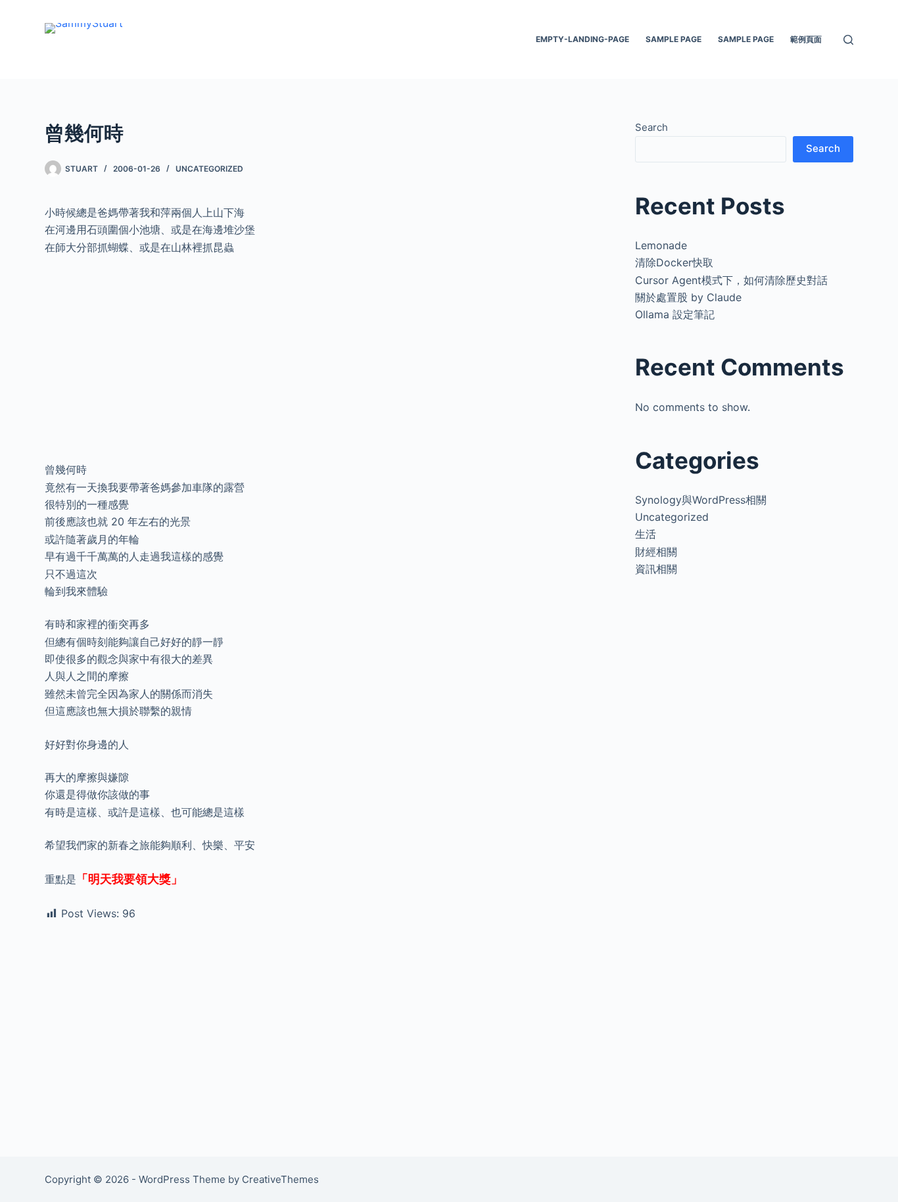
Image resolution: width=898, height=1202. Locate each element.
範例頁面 (806, 39)
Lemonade (661, 245)
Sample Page (673, 39)
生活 (645, 534)
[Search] (848, 40)
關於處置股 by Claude (688, 297)
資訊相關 (656, 568)
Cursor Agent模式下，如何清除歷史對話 (731, 280)
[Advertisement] (323, 364)
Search (651, 127)
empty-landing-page (582, 39)
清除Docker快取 (674, 262)
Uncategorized (209, 169)
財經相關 (656, 551)
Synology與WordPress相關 (701, 499)
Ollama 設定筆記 (675, 314)
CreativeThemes (280, 1179)
